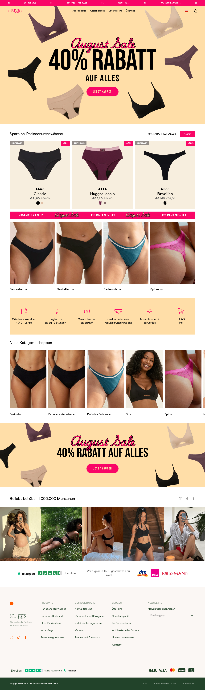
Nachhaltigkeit (120, 616)
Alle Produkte (79, 11)
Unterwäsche (115, 11)
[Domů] (15, 11)
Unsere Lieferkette (123, 637)
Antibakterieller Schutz (125, 630)
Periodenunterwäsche (53, 609)
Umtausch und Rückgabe (89, 616)
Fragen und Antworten (88, 637)
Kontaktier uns (83, 609)
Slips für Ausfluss (51, 623)
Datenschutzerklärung (165, 684)
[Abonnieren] (191, 615)
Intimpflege (47, 630)
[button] (195, 10)
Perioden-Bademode (52, 616)
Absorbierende (97, 11)
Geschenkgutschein (52, 637)
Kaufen (187, 134)
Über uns (130, 11)
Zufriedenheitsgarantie (88, 623)
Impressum (188, 684)
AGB (145, 684)
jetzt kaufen (102, 92)
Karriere (117, 644)
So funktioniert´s (121, 623)
